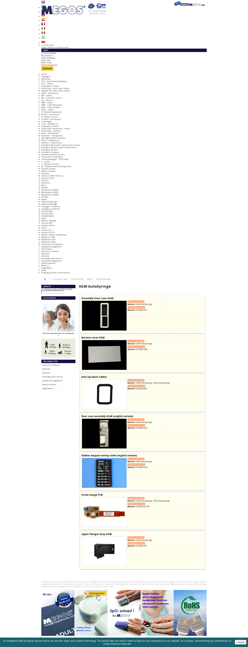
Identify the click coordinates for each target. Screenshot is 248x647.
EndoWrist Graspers (50, 152)
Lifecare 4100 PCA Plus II (52, 175)
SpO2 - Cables (47, 109)
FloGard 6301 (47, 213)
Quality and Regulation (51, 246)
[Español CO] (43, 42)
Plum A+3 (45, 183)
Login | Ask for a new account (54, 47)
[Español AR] (43, 38)
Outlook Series (48, 225)
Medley (44, 187)
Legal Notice (46, 268)
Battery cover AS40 (93, 337)
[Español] (43, 20)
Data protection (48, 263)
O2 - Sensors (47, 100)
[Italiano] (43, 29)
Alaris (43, 185)
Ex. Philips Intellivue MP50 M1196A (56, 289)
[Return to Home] (45, 279)
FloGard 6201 (47, 211)
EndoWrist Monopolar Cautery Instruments (60, 145)
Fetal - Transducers (50, 93)
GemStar (45, 173)
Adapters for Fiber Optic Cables (55, 90)
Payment (45, 253)
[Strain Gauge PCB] (104, 512)
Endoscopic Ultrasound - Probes (55, 128)
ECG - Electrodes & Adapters (54, 81)
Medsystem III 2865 (49, 194)
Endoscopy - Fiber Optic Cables (55, 88)
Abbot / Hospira (48, 171)
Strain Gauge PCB (92, 494)
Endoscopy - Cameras (51, 131)
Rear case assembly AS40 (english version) (107, 416)
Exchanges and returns (51, 258)
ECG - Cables (47, 83)
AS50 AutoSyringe (49, 204)
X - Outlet (45, 161)
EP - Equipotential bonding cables (56, 166)
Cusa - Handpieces (49, 123)
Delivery (45, 256)
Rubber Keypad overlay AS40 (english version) (109, 455)
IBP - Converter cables (51, 98)
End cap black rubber (94, 376)
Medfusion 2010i (48, 242)
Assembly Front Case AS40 (97, 298)
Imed (43, 227)
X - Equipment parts (50, 164)
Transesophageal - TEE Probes (54, 159)
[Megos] (74, 8)
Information (46, 249)
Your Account (47, 45)
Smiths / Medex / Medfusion (54, 234)
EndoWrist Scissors (49, 149)
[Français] (43, 25)
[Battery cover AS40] (104, 355)
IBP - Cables (46, 95)
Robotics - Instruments (51, 142)
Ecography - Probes (50, 86)
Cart (46, 50)
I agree (240, 642)
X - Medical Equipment (51, 112)
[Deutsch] (43, 16)
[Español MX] (43, 34)
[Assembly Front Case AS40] (104, 316)
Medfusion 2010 (48, 239)
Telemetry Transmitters (52, 157)
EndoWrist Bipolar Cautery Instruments (58, 147)
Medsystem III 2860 (49, 190)
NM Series (45, 79)
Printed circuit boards (51, 119)
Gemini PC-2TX (48, 232)
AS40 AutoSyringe (49, 201)
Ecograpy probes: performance (55, 272)
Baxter (44, 199)
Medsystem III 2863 (49, 192)
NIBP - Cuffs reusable (50, 107)
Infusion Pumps (48, 168)
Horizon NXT (47, 223)
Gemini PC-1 (47, 230)
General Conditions (50, 251)
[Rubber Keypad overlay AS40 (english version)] (104, 473)
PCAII (43, 218)
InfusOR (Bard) (47, 216)
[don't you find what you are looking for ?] (59, 331)
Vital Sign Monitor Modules (53, 138)
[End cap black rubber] (104, 394)
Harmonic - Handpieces (52, 135)
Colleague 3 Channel (50, 209)
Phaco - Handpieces (50, 140)
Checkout (47, 68)
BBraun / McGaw (48, 220)
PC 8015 (44, 197)
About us (45, 265)
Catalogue (45, 76)
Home (44, 74)
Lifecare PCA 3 (47, 178)
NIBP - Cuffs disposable (51, 105)
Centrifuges (46, 121)
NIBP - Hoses (47, 102)
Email (43, 270)
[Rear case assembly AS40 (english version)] (104, 434)
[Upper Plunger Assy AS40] (104, 551)
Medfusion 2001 (48, 237)
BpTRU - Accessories (50, 114)
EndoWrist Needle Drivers (53, 154)
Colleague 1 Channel (50, 206)
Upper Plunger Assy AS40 (96, 534)
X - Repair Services (49, 116)
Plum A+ (45, 180)
